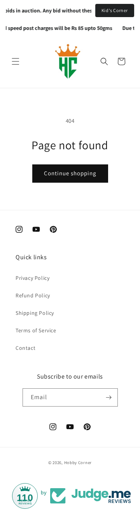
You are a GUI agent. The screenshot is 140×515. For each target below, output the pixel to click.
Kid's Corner (115, 10)
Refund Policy (33, 295)
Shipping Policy (35, 312)
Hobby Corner (78, 462)
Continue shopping (70, 173)
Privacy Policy (32, 277)
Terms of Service (36, 330)
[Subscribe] (108, 397)
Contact (25, 347)
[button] (15, 61)
